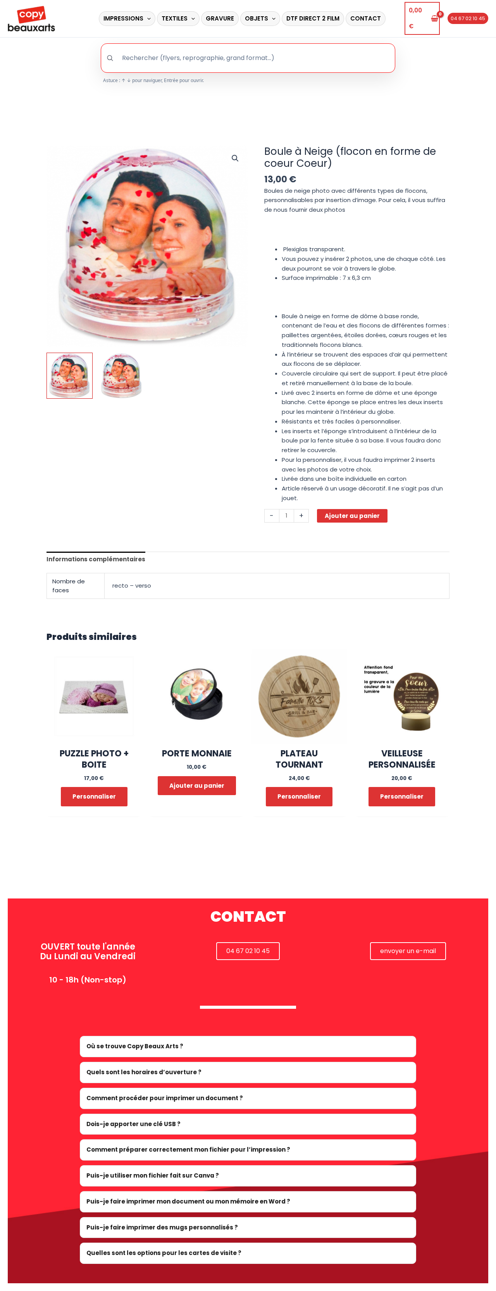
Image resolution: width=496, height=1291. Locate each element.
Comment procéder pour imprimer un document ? (164, 1098)
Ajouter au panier (352, 516)
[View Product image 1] (69, 376)
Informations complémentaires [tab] (95, 559)
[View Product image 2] (121, 376)
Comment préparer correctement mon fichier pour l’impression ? (188, 1149)
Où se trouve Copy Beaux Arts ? (134, 1046)
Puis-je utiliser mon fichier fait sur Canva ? (152, 1175)
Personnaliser (94, 796)
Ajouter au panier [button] (196, 786)
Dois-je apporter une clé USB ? (133, 1124)
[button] (147, 19)
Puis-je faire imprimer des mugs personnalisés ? (162, 1227)
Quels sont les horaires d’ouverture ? (144, 1072)
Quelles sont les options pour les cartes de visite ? (163, 1253)
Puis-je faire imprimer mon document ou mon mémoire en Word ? (188, 1201)
